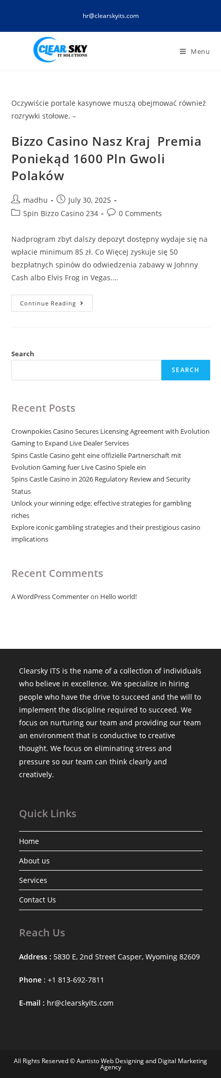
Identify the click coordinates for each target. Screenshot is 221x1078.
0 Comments (140, 213)
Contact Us (37, 899)
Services (33, 880)
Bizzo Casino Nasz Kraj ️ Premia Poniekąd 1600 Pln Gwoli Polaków (106, 158)
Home (29, 841)
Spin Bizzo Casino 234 (60, 213)
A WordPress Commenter (50, 596)
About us (34, 860)
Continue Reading (56, 305)
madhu (35, 200)
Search (22, 353)
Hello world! (118, 596)
